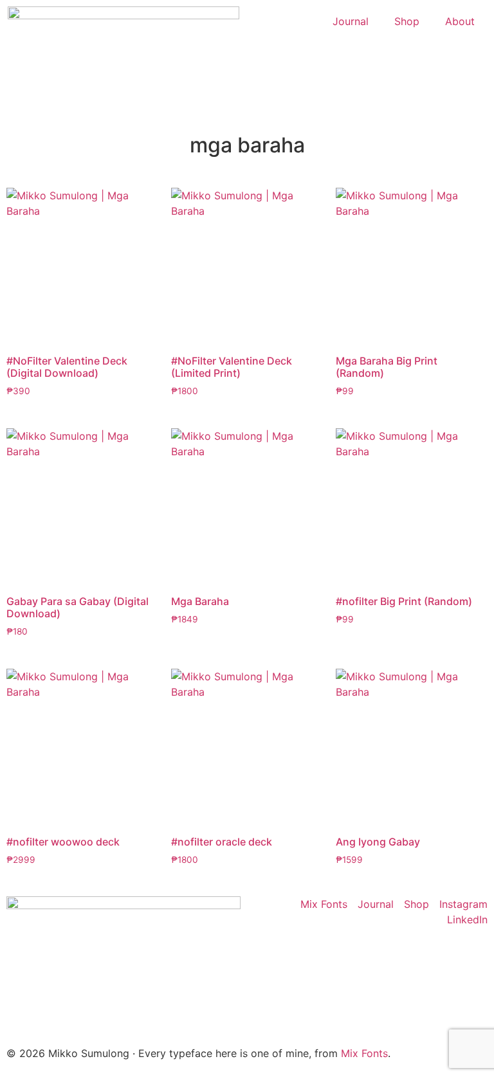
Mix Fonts (364, 1053)
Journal (351, 21)
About (460, 21)
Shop (406, 21)
